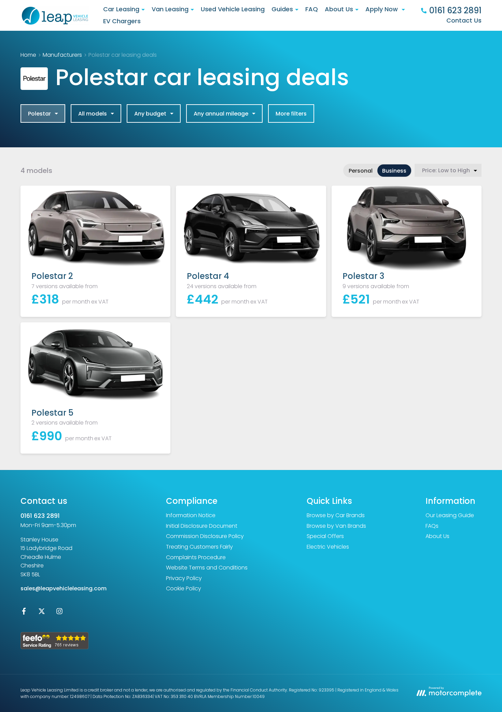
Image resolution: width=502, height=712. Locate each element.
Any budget (150, 114)
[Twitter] (42, 613)
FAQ (311, 9)
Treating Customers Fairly (199, 547)
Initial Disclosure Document (201, 526)
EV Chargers (122, 21)
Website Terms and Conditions (207, 568)
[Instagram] (59, 613)
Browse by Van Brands (336, 526)
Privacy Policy (184, 578)
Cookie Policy (183, 588)
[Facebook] (24, 613)
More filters (291, 114)
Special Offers (325, 536)
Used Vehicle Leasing (233, 9)
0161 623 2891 (40, 515)
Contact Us (464, 20)
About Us (437, 536)
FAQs (432, 526)
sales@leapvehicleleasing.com (63, 588)
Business (394, 171)
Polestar (39, 114)
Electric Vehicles (328, 547)
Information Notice (190, 515)
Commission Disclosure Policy (205, 536)
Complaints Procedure (196, 557)
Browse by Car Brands (336, 515)
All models (92, 114)
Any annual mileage (221, 114)
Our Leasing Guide (450, 515)
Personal (361, 171)
